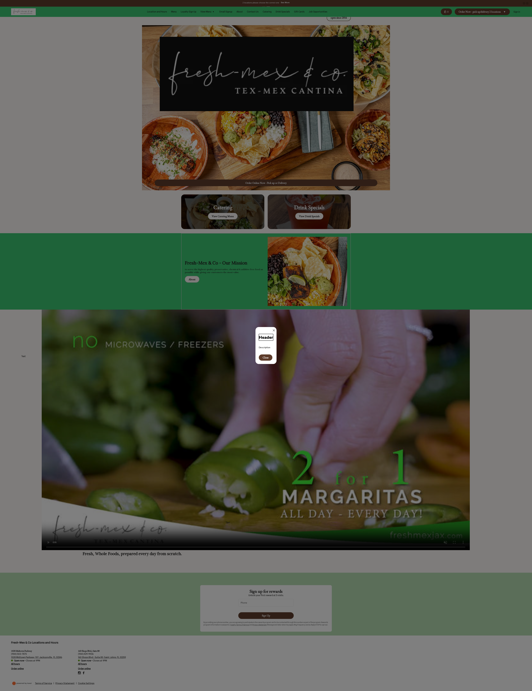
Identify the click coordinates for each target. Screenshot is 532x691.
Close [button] (265, 357)
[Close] (274, 330)
